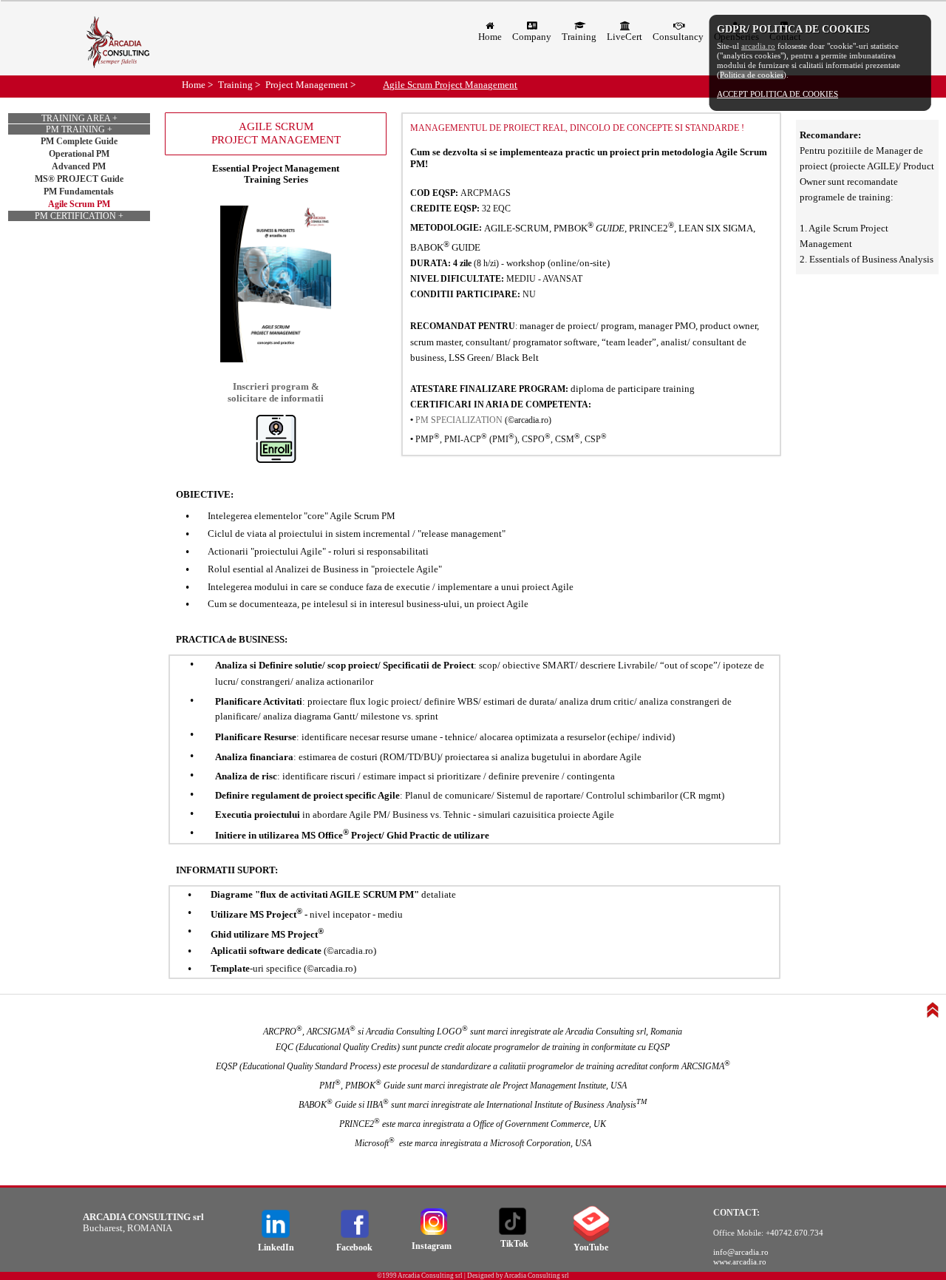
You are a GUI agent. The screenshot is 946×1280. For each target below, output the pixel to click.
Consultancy (678, 36)
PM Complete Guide (79, 141)
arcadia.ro (758, 45)
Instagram (432, 1246)
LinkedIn (276, 1247)
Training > (239, 84)
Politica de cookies (751, 74)
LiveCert (624, 36)
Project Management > (310, 84)
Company (531, 36)
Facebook (354, 1247)
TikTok (514, 1244)
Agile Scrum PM (79, 204)
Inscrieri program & (276, 386)
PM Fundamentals (79, 191)
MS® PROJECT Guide (79, 179)
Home (490, 36)
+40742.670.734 (794, 1232)
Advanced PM (79, 166)
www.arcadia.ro (739, 1261)
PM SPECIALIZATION (459, 420)
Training (579, 36)
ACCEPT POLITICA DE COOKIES (777, 93)
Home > (197, 84)
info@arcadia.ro (741, 1251)
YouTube (591, 1247)
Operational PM (79, 154)
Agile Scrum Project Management (450, 84)
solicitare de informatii (276, 398)
